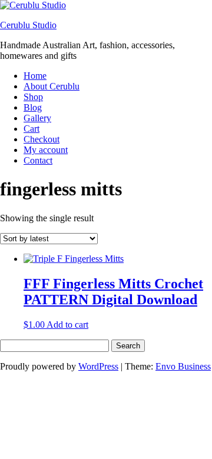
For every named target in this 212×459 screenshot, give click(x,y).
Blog (33, 107)
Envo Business (183, 366)
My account (46, 150)
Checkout (41, 139)
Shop (33, 97)
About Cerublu (52, 86)
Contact (38, 160)
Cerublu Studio (28, 25)
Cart (31, 129)
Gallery (37, 118)
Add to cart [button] (67, 325)
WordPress (98, 366)
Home (35, 76)
